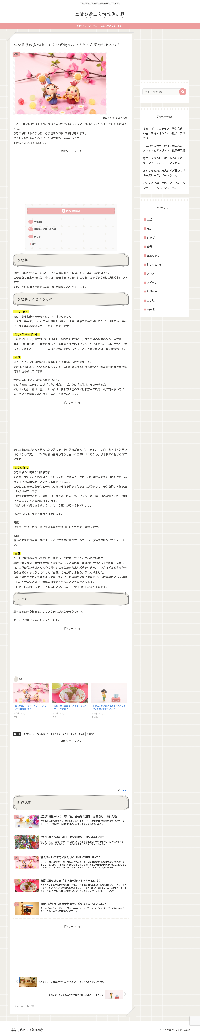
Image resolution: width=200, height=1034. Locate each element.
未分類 (151, 309)
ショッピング (155, 264)
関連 (33, 244)
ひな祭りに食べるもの (45, 229)
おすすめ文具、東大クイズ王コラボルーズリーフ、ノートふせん (164, 173)
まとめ (37, 237)
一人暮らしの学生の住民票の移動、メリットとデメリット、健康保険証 (164, 148)
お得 (149, 246)
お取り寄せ (153, 255)
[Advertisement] (71, 174)
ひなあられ (44, 734)
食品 (149, 228)
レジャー (152, 291)
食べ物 (91, 734)
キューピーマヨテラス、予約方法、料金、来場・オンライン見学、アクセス (164, 133)
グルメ (151, 273)
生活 (149, 219)
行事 (18, 734)
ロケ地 (151, 300)
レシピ (151, 237)
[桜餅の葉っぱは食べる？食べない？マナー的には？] (70, 693)
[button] (182, 91)
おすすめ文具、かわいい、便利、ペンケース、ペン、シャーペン (164, 185)
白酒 (66, 734)
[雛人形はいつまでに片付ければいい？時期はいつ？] (31, 693)
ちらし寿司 (30, 734)
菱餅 (74, 734)
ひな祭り (38, 222)
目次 (68, 211)
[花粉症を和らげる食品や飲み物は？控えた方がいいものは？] (109, 693)
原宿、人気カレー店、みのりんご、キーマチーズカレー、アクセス (164, 160)
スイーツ (152, 282)
